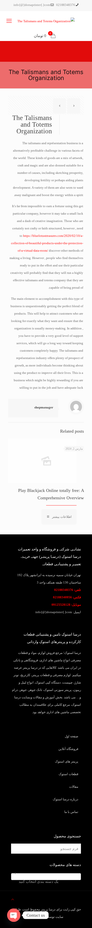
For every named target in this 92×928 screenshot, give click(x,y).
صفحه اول (71, 736)
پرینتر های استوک (66, 761)
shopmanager (43, 407)
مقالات (73, 786)
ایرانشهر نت (37, 917)
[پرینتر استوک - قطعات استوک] (46, 21)
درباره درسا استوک (65, 799)
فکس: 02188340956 (67, 597)
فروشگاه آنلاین (68, 749)
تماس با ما (71, 812)
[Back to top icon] (12, 899)
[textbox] (46, 881)
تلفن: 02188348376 (67, 590)
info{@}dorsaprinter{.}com (31, 5)
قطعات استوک (68, 774)
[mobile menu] (9, 21)
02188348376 (65, 5)
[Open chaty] (13, 915)
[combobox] (46, 876)
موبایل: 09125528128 (66, 604)
